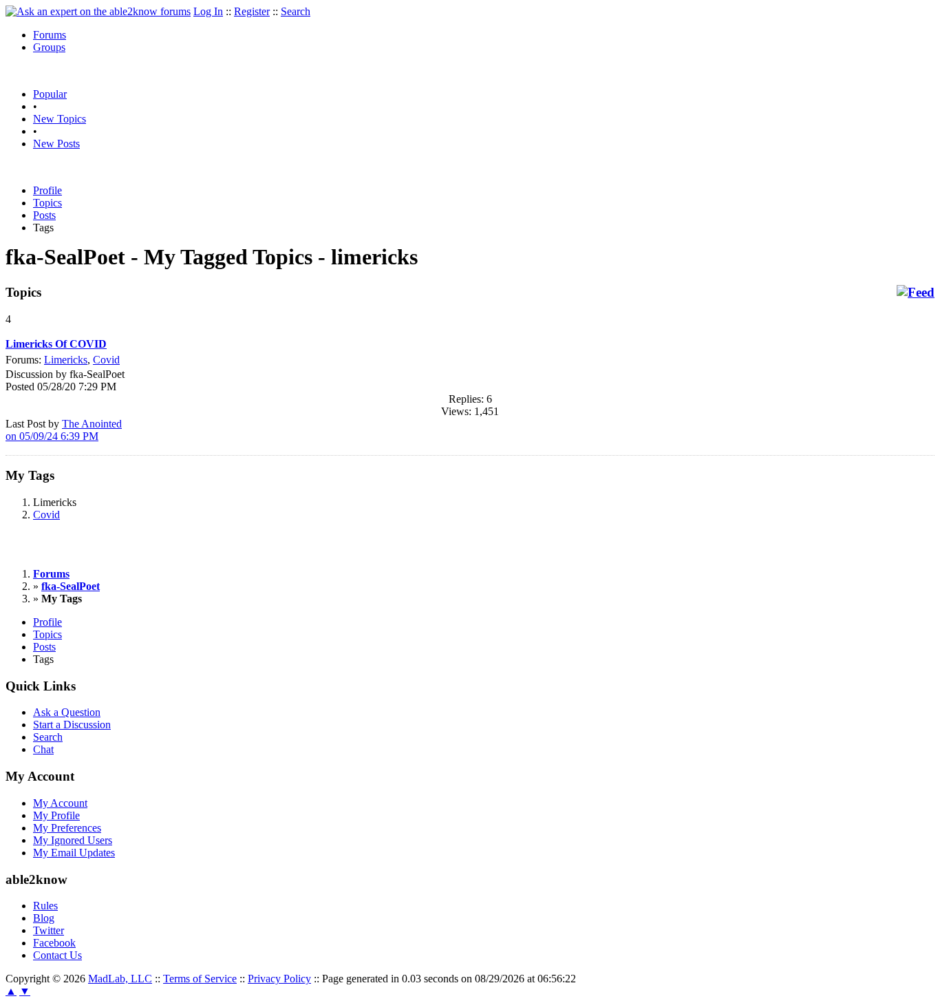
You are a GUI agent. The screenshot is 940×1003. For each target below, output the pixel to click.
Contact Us (57, 955)
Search (295, 11)
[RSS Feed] (915, 292)
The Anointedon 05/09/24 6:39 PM (64, 430)
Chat (43, 749)
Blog (43, 918)
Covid (106, 360)
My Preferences (67, 828)
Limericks (65, 360)
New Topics (59, 119)
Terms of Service (200, 978)
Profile (47, 190)
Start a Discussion (72, 724)
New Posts (56, 143)
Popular (50, 94)
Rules (45, 905)
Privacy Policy (279, 978)
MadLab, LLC (120, 978)
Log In (208, 11)
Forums (49, 35)
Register (252, 11)
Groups (49, 47)
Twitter (48, 930)
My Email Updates (74, 852)
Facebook (54, 943)
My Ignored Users (72, 840)
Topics (47, 203)
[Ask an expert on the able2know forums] (98, 11)
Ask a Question (66, 712)
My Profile (56, 815)
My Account (60, 803)
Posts (44, 215)
